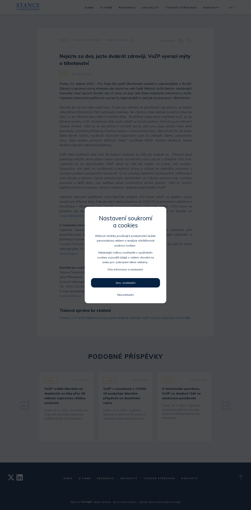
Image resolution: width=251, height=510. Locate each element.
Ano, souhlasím (126, 283)
